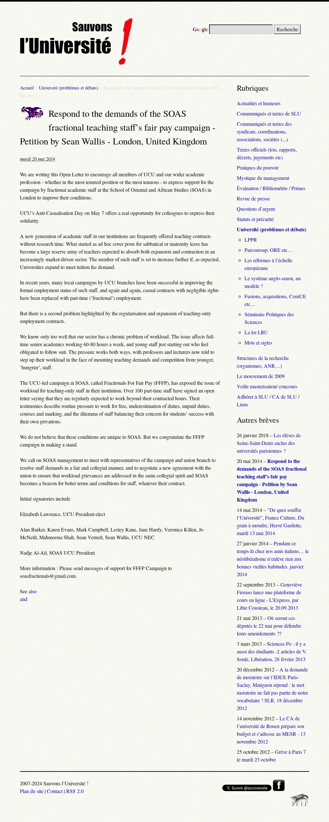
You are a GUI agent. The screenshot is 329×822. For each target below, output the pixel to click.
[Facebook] (279, 789)
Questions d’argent (256, 208)
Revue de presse (253, 198)
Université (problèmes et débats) (68, 88)
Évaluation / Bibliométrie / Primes (271, 188)
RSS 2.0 (75, 791)
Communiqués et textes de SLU (269, 113)
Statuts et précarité (255, 219)
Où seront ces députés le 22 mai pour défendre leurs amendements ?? (269, 625)
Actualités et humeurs (258, 103)
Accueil (27, 88)
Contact (55, 791)
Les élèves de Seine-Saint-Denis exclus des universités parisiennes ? (269, 443)
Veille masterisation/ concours (267, 386)
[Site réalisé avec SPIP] (299, 804)
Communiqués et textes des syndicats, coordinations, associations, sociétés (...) (264, 131)
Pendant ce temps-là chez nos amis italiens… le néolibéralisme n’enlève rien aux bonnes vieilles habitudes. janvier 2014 (273, 558)
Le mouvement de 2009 (261, 376)
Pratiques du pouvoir (258, 167)
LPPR (251, 239)
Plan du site (31, 791)
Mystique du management (263, 177)
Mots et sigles (258, 342)
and (23, 599)
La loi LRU (256, 332)
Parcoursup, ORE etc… (269, 249)
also (33, 591)
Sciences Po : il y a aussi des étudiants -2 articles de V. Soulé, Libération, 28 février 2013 (272, 651)
